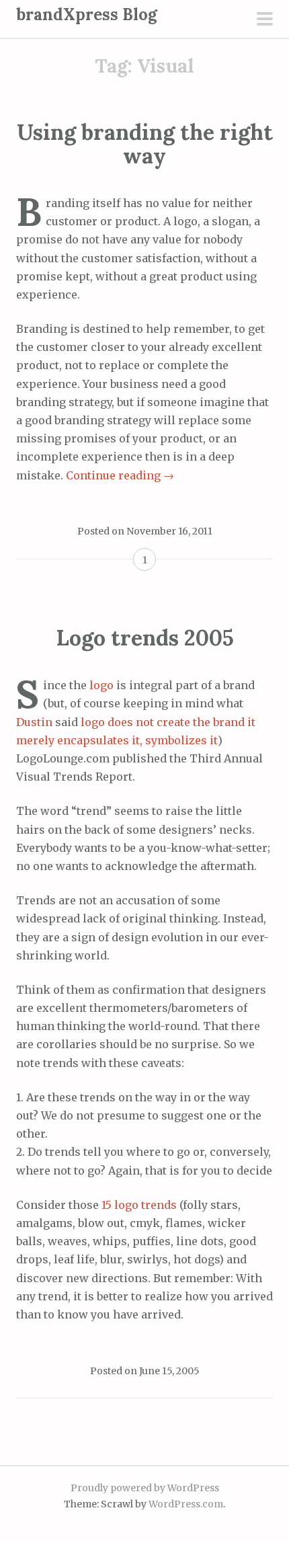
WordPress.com (186, 1504)
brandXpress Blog (86, 14)
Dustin (34, 722)
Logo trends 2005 (145, 637)
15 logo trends (139, 1205)
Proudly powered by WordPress (145, 1488)
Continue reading (120, 475)
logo (101, 685)
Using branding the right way (145, 143)
